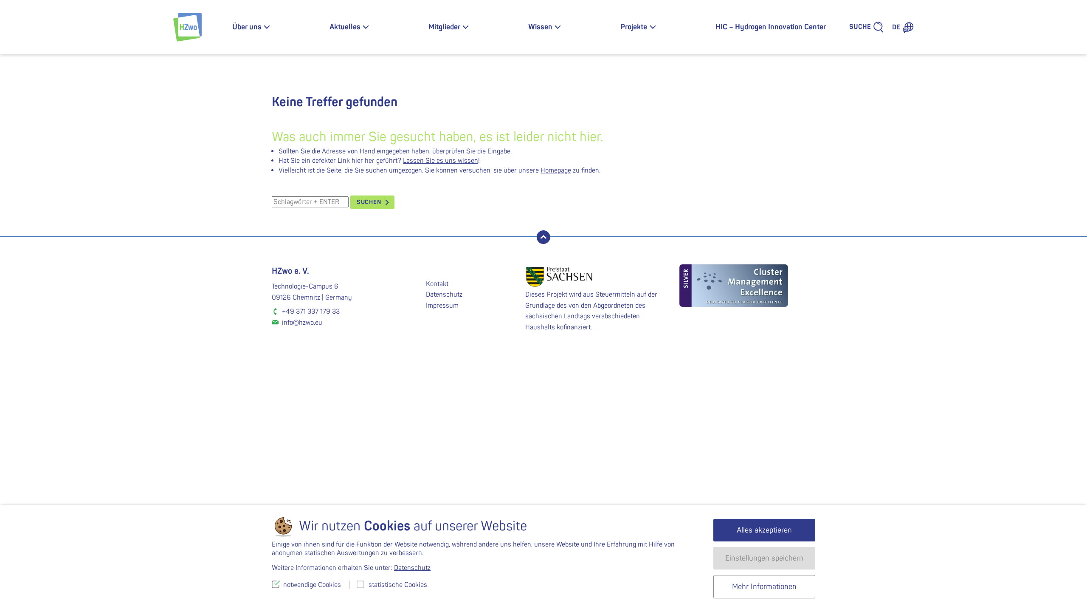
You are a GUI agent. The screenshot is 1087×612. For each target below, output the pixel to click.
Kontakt (437, 284)
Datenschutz (444, 294)
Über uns (247, 27)
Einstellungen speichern (764, 558)
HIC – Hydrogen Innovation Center (770, 27)
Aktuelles (344, 27)
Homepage (556, 170)
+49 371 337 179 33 (311, 311)
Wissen (540, 27)
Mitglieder (444, 27)
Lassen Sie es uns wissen (440, 160)
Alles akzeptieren (764, 530)
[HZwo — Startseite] (187, 27)
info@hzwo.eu (302, 322)
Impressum (442, 305)
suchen (369, 202)
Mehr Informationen (764, 586)
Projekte (633, 27)
